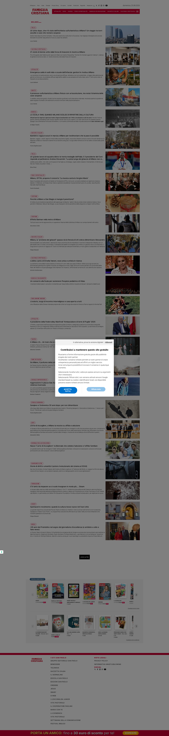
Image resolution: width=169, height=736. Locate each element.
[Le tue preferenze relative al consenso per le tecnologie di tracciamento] (1, 552)
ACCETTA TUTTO (68, 390)
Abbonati (108, 342)
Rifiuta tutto (96, 389)
